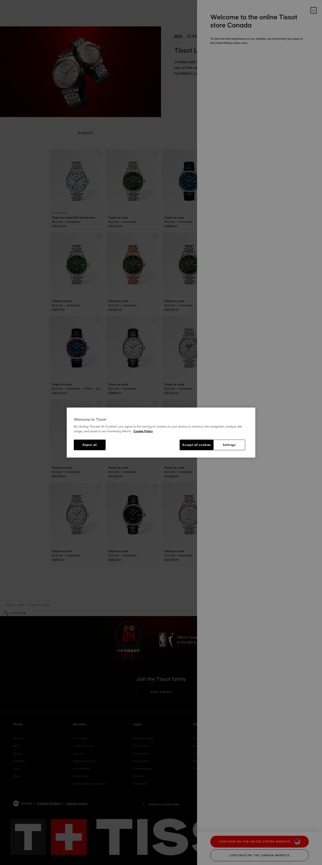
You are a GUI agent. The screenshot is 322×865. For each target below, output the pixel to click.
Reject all (90, 445)
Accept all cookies (196, 445)
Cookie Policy (143, 431)
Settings (229, 445)
